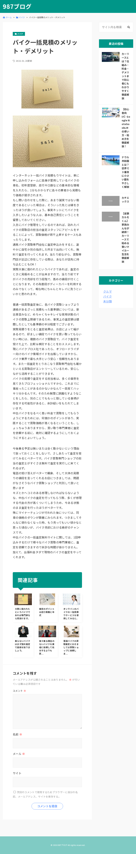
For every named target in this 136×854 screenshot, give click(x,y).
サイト (17, 773)
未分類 (107, 301)
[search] (128, 27)
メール (19, 754)
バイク (107, 296)
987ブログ (17, 6)
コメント (19, 690)
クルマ (107, 291)
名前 (17, 734)
